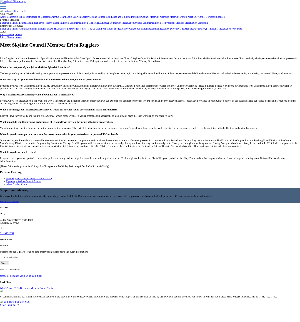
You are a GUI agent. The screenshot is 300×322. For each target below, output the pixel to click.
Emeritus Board (58, 16)
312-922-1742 (7, 233)
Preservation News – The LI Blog (83, 28)
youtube (24, 276)
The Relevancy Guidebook (127, 28)
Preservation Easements (196, 22)
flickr (39, 276)
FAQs (204, 28)
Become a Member (29, 288)
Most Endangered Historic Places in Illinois (47, 22)
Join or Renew (7, 34)
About (3, 16)
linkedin (32, 276)
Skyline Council (97, 16)
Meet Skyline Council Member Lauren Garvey (29, 178)
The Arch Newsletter (190, 28)
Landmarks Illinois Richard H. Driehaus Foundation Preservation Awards (106, 22)
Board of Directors (40, 16)
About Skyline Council (18, 184)
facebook (4, 276)
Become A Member (9, 201)
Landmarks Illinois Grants (13, 28)
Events (43, 288)
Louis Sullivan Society (77, 16)
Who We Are (6, 288)
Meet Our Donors (178, 16)
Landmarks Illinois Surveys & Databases (46, 28)
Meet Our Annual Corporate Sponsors (206, 16)
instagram (14, 276)
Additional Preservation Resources (225, 28)
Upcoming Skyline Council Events (23, 181)
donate (18, 34)
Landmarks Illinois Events (13, 22)
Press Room (107, 28)
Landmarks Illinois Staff (19, 16)
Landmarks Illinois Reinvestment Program (163, 22)
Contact (51, 288)
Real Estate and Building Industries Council (127, 16)
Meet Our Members (159, 16)
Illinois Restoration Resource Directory (160, 28)
